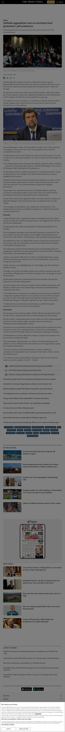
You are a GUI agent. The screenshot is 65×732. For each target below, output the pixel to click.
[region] (32, 717)
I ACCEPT (8, 729)
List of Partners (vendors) (7, 724)
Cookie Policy (38, 713)
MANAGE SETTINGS (23, 729)
